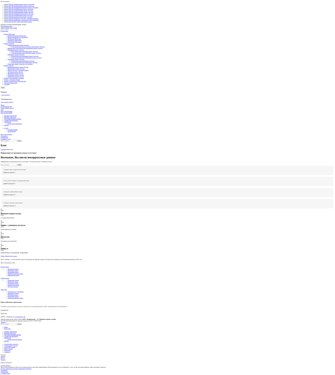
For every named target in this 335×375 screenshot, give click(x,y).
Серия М (6, 84)
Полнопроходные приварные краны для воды (24, 56)
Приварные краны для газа (16, 75)
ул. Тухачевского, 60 (19, 317)
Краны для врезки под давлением (18, 37)
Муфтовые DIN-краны (14, 39)
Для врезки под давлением (16, 291)
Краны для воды (9, 43)
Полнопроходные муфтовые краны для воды (24, 51)
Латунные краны (13, 286)
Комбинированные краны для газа (18, 67)
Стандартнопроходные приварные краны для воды (26, 57)
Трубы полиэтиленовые (15, 124)
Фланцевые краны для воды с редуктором (20, 64)
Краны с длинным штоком (12, 80)
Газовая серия (5, 278)
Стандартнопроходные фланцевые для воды (24, 62)
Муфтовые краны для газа (15, 73)
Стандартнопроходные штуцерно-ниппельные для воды (28, 46)
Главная (3, 149)
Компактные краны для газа (16, 68)
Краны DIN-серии (9, 34)
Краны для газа (8, 65)
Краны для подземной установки (14, 78)
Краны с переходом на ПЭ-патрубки (15, 81)
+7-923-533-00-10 (5, 95)
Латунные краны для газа (15, 72)
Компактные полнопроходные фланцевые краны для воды (25, 48)
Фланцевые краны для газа (16, 76)
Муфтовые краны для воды (16, 50)
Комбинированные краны (15, 274)
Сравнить (7, 352)
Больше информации (13, 368)
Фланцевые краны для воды (16, 59)
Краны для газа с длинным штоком (18, 70)
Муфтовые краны (13, 270)
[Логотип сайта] (6, 26)
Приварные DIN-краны (15, 40)
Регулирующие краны (10, 83)
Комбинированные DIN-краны (17, 35)
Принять (28, 368)
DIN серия (4, 289)
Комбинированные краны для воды (18, 45)
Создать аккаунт (5, 365)
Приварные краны (13, 269)
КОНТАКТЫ (12, 131)
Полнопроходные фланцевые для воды (22, 61)
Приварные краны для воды (16, 54)
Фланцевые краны (13, 272)
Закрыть (3, 322)
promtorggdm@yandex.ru (7, 102)
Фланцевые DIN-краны (15, 42)
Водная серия (5, 267)
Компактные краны (13, 275)
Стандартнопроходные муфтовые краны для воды (26, 53)
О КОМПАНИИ (13, 130)
